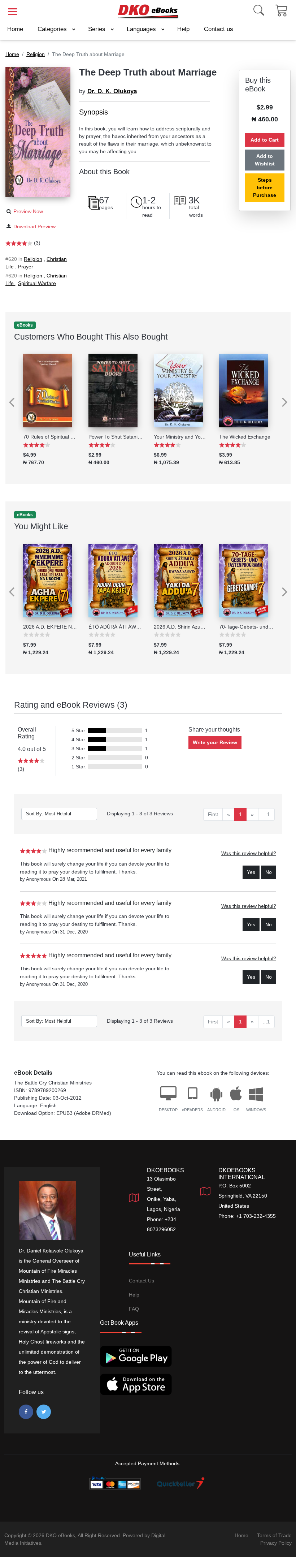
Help (183, 29)
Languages (142, 29)
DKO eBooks (60, 1535)
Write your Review (215, 742)
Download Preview (34, 226)
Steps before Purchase (264, 187)
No (268, 872)
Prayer (25, 266)
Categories (53, 29)
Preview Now (28, 211)
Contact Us (141, 1281)
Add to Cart (265, 140)
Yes (251, 872)
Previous (8, 397)
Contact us (218, 29)
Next (287, 397)
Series (97, 29)
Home (15, 29)
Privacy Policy (276, 1543)
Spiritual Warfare (37, 283)
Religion (33, 259)
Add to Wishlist (265, 160)
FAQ (134, 1309)
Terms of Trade (274, 1535)
